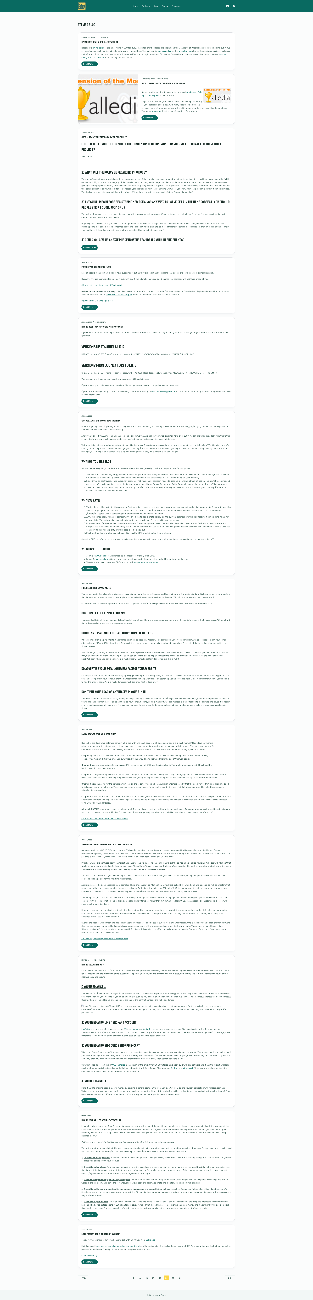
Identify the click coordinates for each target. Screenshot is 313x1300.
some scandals (164, 51)
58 (160, 1278)
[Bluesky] (234, 6)
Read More (90, 64)
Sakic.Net (150, 1240)
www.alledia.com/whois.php (119, 294)
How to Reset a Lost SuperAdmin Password (102, 326)
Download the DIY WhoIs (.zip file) (97, 300)
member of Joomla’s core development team (118, 1246)
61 (180, 1278)
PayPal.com (86, 1029)
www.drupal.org (101, 559)
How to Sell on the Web (92, 964)
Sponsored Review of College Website (99, 42)
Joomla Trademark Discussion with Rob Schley (104, 137)
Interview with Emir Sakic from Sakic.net (101, 1234)
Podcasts (176, 6)
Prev (84, 1278)
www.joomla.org (102, 556)
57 (153, 1278)
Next (229, 1278)
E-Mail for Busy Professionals (96, 588)
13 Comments (99, 960)
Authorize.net (149, 1029)
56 (146, 1278)
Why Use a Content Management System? (100, 420)
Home (135, 6)
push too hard (185, 51)
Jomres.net (156, 111)
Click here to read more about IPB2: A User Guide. (104, 818)
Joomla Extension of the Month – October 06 (163, 83)
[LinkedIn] (227, 6)
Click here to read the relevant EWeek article (102, 285)
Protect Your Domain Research (96, 267)
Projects (146, 6)
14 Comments (100, 322)
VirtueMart (188, 1068)
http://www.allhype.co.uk (163, 391)
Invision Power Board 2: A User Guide (98, 734)
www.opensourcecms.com (146, 562)
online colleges (99, 48)
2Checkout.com (131, 1029)
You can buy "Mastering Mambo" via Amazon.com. (104, 938)
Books (165, 6)
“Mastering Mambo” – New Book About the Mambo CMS (106, 844)
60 (173, 1278)
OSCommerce (118, 1065)
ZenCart (174, 1068)
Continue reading (89, 1255)
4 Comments (103, 37)
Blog (156, 6)
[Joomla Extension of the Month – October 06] (108, 99)
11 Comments (162, 79)
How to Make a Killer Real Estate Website (101, 1120)
